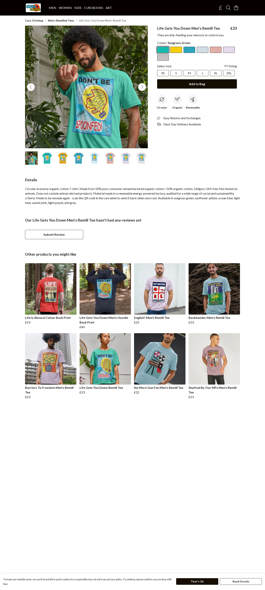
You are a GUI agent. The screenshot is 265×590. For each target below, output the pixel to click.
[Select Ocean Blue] (189, 50)
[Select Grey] (163, 57)
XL (215, 73)
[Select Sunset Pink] (216, 50)
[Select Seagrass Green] (163, 50)
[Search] (228, 8)
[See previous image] (31, 87)
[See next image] (142, 87)
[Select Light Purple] (229, 50)
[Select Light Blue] (202, 50)
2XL (229, 73)
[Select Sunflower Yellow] (176, 50)
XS (163, 73)
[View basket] (236, 8)
